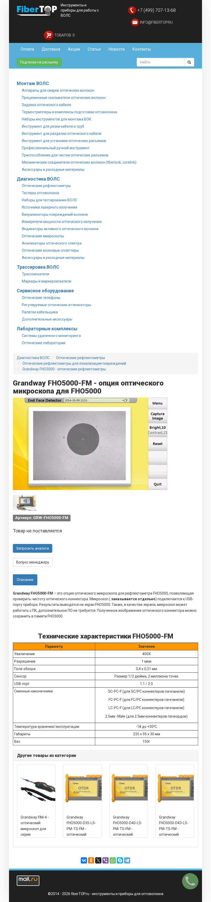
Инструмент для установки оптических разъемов (64, 141)
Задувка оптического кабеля (46, 105)
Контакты (141, 49)
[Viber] (105, 860)
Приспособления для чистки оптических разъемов (65, 155)
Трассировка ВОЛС (38, 267)
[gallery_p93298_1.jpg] (24, 502)
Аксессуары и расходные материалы (53, 169)
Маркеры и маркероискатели (46, 281)
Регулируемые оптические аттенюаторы (56, 305)
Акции (74, 49)
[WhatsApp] (113, 860)
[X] (98, 860)
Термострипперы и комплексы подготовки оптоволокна (69, 112)
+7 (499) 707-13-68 (156, 10)
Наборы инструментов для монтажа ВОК (56, 119)
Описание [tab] (25, 580)
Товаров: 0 (64, 35)
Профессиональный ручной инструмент (56, 148)
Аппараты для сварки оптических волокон (58, 90)
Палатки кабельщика (40, 312)
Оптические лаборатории (43, 343)
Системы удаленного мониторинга (51, 336)
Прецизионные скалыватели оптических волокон (64, 98)
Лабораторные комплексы (47, 328)
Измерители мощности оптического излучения (62, 222)
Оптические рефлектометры (46, 186)
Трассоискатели (35, 274)
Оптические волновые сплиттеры (50, 250)
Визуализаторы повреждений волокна (55, 214)
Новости (116, 49)
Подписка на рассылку (39, 62)
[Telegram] (127, 860)
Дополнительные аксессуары (47, 319)
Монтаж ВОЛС (33, 83)
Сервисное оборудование (45, 290)
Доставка (51, 49)
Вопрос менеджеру (32, 562)
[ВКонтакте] (84, 860)
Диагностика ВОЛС (38, 179)
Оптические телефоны (41, 298)
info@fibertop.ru (156, 22)
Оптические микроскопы (43, 236)
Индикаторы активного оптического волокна (60, 229)
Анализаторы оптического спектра (52, 243)
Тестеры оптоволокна (40, 193)
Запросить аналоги (32, 548)
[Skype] (120, 860)
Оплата (27, 49)
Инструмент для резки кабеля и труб (53, 126)
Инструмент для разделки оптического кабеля (61, 133)
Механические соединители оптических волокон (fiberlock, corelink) (79, 162)
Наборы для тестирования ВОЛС (49, 200)
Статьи (94, 49)
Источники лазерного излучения (49, 207)
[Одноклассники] (91, 860)
